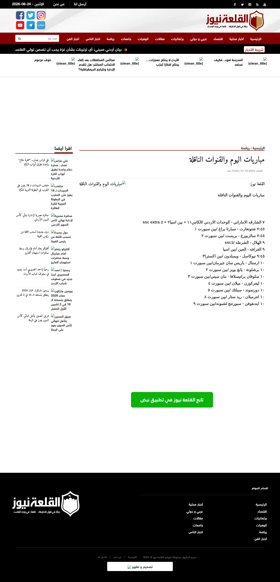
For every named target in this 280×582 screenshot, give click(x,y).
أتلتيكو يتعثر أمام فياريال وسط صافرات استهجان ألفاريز (34, 250)
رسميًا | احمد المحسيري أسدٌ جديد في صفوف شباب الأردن (33, 271)
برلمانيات (177, 38)
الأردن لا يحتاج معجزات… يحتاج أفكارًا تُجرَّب (162, 61)
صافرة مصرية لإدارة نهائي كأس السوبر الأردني (32, 217)
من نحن (59, 3)
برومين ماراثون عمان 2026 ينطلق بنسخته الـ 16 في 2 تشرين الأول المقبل (32, 295)
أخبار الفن (73, 38)
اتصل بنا (102, 557)
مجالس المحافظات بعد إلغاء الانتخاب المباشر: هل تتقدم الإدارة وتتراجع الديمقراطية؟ (96, 64)
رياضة (110, 38)
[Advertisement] (140, 107)
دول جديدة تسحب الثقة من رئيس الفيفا (35, 234)
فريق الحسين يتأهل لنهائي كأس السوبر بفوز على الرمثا (33, 318)
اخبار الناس (93, 38)
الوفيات (143, 38)
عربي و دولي (198, 38)
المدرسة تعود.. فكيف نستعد (228, 61)
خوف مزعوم (42, 59)
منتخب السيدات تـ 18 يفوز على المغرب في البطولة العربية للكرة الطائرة (33, 190)
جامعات (126, 38)
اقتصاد (218, 38)
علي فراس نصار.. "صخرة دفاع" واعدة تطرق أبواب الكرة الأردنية (33, 164)
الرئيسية (255, 38)
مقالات (160, 38)
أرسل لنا (80, 3)
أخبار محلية (236, 38)
